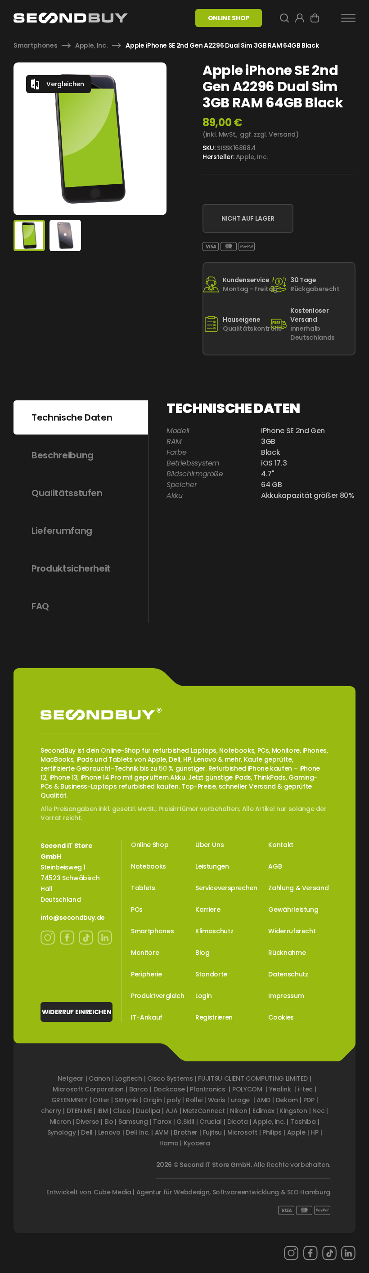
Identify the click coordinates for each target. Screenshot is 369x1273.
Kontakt (280, 844)
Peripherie (146, 974)
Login (203, 995)
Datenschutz (288, 974)
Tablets (143, 887)
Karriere (207, 909)
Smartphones (35, 45)
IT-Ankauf (146, 1017)
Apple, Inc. (91, 45)
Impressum (286, 995)
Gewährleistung (293, 909)
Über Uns (209, 844)
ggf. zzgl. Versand (268, 134)
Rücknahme (287, 952)
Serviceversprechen (226, 887)
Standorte (211, 974)
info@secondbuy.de (72, 917)
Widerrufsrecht (291, 931)
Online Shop (149, 844)
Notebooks (148, 866)
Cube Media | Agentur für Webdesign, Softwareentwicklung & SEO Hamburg (212, 1192)
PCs (137, 909)
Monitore (145, 952)
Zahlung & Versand (298, 887)
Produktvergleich (157, 995)
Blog (202, 952)
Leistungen (212, 866)
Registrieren (214, 1017)
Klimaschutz (214, 931)
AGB (275, 866)
